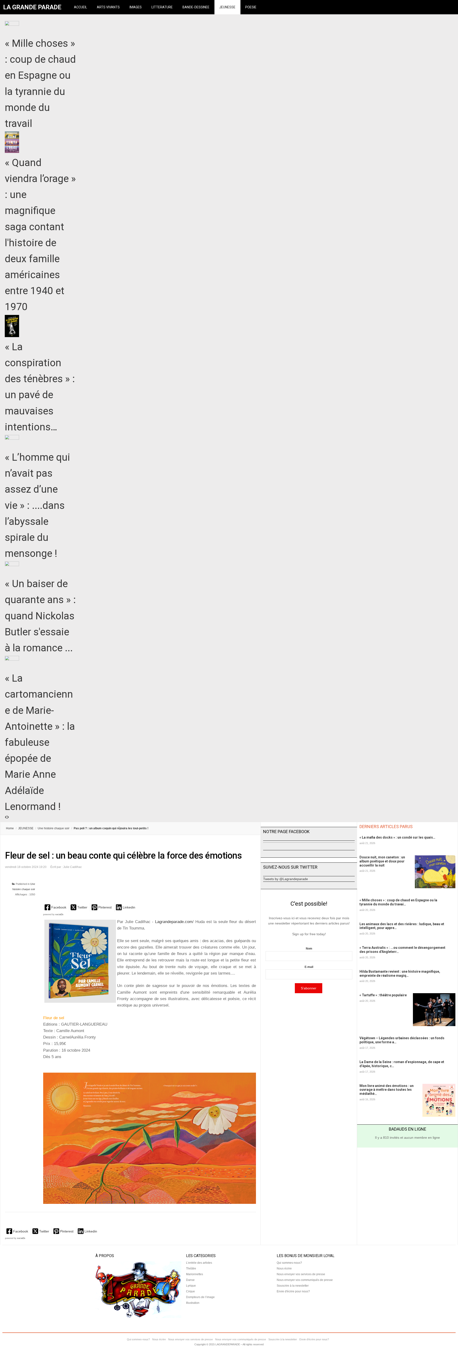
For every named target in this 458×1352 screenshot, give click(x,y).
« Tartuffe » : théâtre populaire (383, 995)
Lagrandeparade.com (173, 921)
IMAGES (136, 7)
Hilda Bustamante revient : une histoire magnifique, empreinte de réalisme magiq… (399, 973)
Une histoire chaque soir (53, 828)
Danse (190, 1280)
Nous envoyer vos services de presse (301, 1274)
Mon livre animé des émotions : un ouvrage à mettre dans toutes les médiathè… (386, 1090)
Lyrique (191, 1285)
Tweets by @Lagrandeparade (285, 879)
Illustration (192, 1303)
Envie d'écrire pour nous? (293, 1291)
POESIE (250, 7)
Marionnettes (194, 1274)
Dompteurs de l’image (200, 1297)
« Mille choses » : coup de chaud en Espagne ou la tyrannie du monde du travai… (398, 902)
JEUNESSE (227, 7)
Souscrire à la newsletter (293, 1285)
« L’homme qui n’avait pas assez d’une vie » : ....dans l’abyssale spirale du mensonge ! (37, 505)
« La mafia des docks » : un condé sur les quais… (397, 837)
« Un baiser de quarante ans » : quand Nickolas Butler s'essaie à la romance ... (40, 616)
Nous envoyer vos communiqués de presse (305, 1280)
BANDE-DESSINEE (195, 7)
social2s (59, 914)
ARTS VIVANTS (108, 7)
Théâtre (191, 1268)
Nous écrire (284, 1268)
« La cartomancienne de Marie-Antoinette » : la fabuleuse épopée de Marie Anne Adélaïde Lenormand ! (40, 742)
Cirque (190, 1291)
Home (10, 828)
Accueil (80, 7)
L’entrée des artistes (199, 1262)
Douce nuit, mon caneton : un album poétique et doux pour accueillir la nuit (382, 861)
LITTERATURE (162, 7)
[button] (56, 907)
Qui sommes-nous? (289, 1262)
